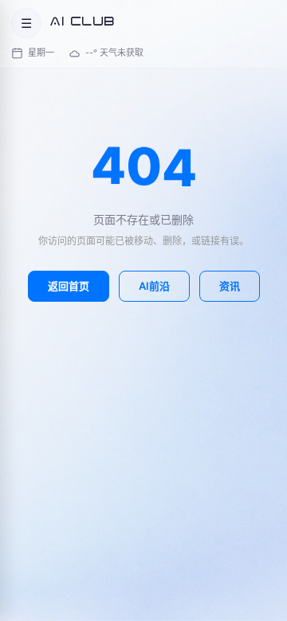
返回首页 (68, 285)
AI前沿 (154, 285)
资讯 (229, 285)
